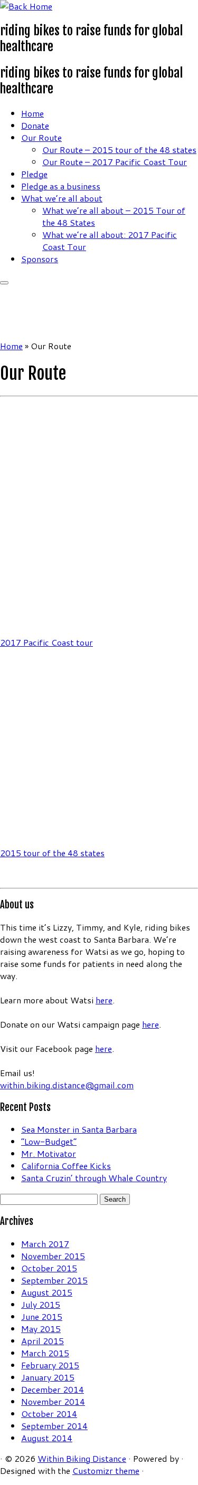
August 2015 (46, 1292)
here (104, 1000)
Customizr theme (105, 1470)
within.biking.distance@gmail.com (67, 1085)
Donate (35, 125)
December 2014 (52, 1389)
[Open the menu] (4, 282)
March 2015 (45, 1353)
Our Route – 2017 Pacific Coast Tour (114, 162)
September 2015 (54, 1280)
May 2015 (41, 1329)
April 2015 (42, 1341)
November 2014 (53, 1401)
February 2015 (50, 1365)
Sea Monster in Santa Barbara (79, 1129)
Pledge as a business (60, 186)
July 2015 (40, 1304)
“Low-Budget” (49, 1141)
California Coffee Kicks (66, 1166)
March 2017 (45, 1244)
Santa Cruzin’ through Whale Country (94, 1178)
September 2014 (54, 1426)
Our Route (41, 137)
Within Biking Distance (81, 1458)
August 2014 (46, 1438)
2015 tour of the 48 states (52, 853)
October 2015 (49, 1268)
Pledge (34, 174)
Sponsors (39, 259)
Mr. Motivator (48, 1153)
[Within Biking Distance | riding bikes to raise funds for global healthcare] (26, 6)
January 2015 (47, 1377)
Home (32, 113)
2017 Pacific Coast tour (46, 642)
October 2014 (49, 1413)
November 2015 (53, 1256)
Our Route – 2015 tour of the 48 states (119, 149)
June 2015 (41, 1316)
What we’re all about (61, 198)
